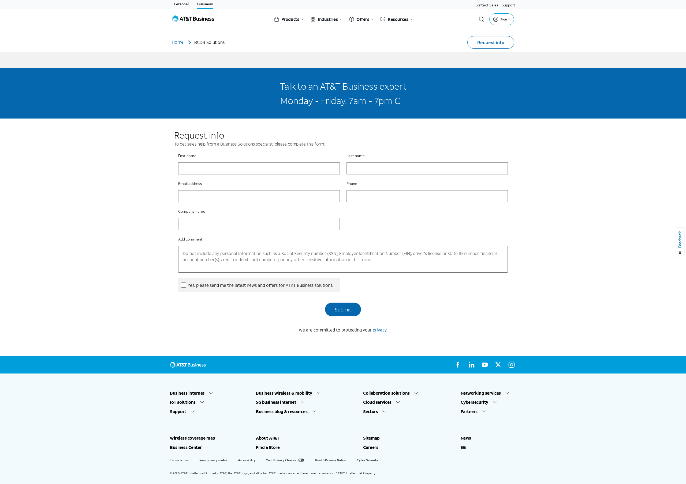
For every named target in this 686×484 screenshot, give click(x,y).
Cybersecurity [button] (474, 402)
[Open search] (481, 19)
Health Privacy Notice (330, 460)
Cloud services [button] (377, 402)
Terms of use (179, 460)
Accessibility (246, 460)
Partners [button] (469, 411)
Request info (490, 42)
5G (463, 447)
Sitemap (371, 438)
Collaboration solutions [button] (386, 393)
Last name (355, 155)
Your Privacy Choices (281, 460)
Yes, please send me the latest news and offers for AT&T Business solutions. (260, 285)
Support (508, 4)
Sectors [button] (370, 411)
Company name (191, 211)
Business (205, 3)
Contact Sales (486, 4)
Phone (351, 183)
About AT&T (267, 438)
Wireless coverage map (192, 438)
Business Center (186, 447)
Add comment (190, 239)
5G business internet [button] (276, 402)
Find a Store (267, 447)
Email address (190, 183)
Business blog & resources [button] (281, 411)
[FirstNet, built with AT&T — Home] (193, 19)
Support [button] (178, 411)
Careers (370, 447)
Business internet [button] (187, 393)
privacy (379, 330)
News (466, 438)
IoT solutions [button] (183, 402)
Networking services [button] (481, 393)
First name (187, 155)
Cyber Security (367, 460)
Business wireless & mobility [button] (284, 393)
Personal (181, 3)
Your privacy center (213, 460)
